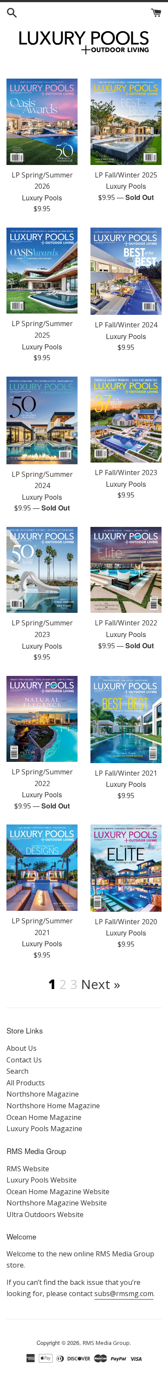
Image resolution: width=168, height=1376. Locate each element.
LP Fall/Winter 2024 (126, 325)
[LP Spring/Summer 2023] (42, 570)
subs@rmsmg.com (123, 1293)
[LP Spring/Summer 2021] (42, 867)
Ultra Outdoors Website (45, 1214)
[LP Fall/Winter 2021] (126, 719)
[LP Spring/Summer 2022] (42, 719)
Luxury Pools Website (41, 1180)
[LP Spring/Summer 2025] (42, 271)
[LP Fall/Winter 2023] (126, 420)
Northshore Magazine (42, 1094)
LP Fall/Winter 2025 (126, 175)
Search (17, 1071)
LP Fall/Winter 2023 (126, 472)
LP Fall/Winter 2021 (126, 773)
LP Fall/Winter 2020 (126, 921)
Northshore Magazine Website (56, 1203)
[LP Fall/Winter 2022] (126, 570)
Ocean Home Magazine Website (57, 1191)
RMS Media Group (106, 1343)
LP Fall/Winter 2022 (126, 623)
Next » (100, 984)
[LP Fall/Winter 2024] (126, 271)
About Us (21, 1048)
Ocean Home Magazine (43, 1117)
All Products (25, 1082)
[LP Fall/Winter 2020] (126, 867)
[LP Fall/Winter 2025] (126, 122)
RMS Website (27, 1168)
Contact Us (24, 1060)
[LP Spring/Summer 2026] (42, 122)
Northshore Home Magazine (53, 1105)
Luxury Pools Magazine (44, 1128)
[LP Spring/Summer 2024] (42, 420)
